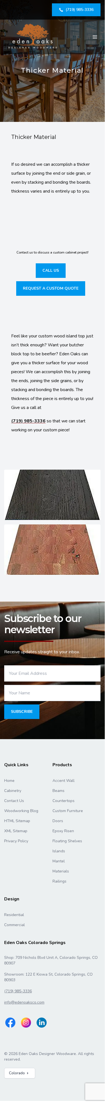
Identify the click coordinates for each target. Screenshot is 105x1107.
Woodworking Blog (21, 810)
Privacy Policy (16, 841)
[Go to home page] (33, 37)
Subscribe (22, 711)
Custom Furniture (67, 810)
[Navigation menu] (95, 36)
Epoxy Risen (63, 831)
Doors (57, 821)
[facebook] (10, 1022)
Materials (60, 871)
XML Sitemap (15, 831)
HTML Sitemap (17, 821)
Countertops (63, 800)
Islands (58, 851)
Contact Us (14, 800)
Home (9, 780)
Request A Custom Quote (50, 288)
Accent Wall (63, 780)
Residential (14, 914)
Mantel (58, 861)
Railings (59, 881)
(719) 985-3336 (28, 421)
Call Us (50, 270)
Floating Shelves (67, 841)
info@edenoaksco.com (24, 1002)
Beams (58, 790)
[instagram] (26, 1022)
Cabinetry (12, 790)
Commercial (14, 925)
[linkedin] (41, 1022)
